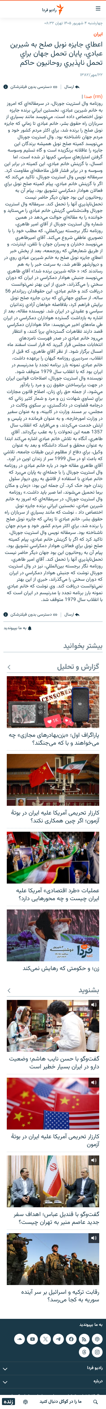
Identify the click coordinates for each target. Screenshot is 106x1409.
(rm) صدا (93, 97)
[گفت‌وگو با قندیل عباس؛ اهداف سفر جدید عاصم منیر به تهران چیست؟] (53, 1181)
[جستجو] (95, 1402)
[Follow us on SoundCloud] (19, 1339)
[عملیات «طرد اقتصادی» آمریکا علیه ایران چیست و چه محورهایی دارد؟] (53, 858)
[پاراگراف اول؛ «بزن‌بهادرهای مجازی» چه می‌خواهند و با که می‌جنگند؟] (53, 702)
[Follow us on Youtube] (32, 1339)
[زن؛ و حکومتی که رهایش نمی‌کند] (53, 935)
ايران (98, 34)
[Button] (71, 87)
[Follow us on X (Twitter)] (45, 1339)
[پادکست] (25, 1402)
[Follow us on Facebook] (71, 1339)
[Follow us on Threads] (84, 1352)
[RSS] (84, 1339)
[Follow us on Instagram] (97, 1352)
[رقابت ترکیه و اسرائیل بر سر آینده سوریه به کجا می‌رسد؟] (53, 1259)
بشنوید (89, 990)
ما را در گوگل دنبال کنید (61, 1401)
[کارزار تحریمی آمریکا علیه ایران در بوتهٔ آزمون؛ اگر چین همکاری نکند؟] (53, 780)
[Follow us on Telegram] (58, 1339)
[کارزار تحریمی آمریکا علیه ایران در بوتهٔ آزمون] (53, 1104)
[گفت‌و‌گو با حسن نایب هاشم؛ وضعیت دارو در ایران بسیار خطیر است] (53, 1026)
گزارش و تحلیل (78, 667)
